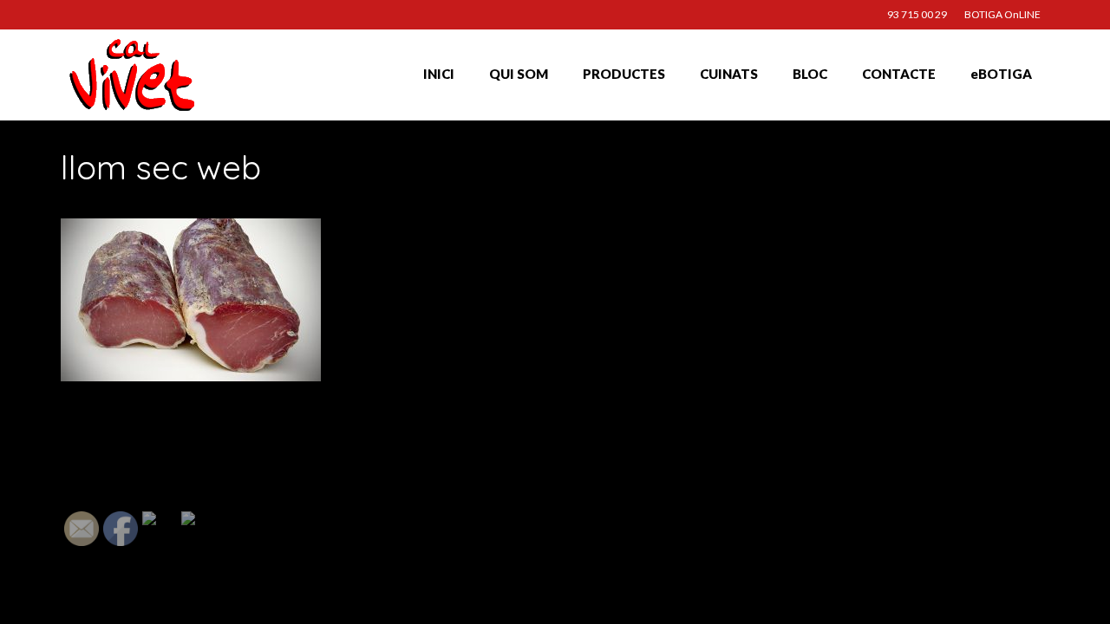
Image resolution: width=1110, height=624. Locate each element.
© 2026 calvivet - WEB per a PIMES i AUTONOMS (159, 593)
